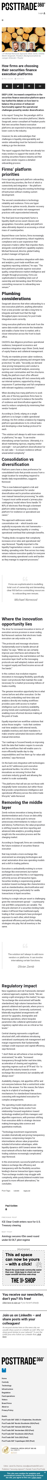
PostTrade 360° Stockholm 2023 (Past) (17, 1434)
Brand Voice (7, 1403)
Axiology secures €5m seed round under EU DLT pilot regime (20, 1236)
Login (40, 13)
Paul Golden (8, 79)
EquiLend (27, 1191)
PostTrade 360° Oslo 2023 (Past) (15, 1437)
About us (5, 1407)
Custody (5, 1382)
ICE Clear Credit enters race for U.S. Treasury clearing (21, 1222)
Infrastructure (7, 1389)
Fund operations (8, 1396)
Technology (6, 1386)
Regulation (6, 1393)
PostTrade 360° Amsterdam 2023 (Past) (18, 1430)
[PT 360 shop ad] (23, 1268)
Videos (4, 1400)
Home (4, 1378)
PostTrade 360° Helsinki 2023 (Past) (16, 1427)
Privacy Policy (7, 1410)
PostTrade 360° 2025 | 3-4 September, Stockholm (21, 1420)
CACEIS (16, 1191)
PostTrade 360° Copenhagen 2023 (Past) (18, 1441)
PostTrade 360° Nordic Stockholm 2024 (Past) (20, 1423)
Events (4, 1416)
